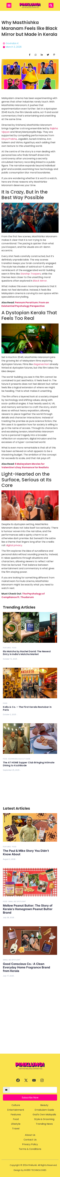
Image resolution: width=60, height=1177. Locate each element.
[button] (9, 5)
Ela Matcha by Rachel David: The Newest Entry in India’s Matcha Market (27, 653)
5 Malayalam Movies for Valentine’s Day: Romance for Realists (25, 465)
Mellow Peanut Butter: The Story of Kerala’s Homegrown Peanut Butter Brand (27, 909)
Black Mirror (40, 280)
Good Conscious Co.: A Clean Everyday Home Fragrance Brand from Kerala (26, 967)
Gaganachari (41, 364)
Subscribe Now (30, 1097)
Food (14, 648)
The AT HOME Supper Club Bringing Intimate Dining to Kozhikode (28, 764)
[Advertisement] (30, 1022)
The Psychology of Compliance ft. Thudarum (23, 595)
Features (7, 648)
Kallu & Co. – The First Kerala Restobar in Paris (27, 708)
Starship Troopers (30, 273)
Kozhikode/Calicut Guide (19, 759)
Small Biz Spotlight (17, 901)
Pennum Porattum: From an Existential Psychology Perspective (25, 304)
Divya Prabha (9, 139)
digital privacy (14, 545)
